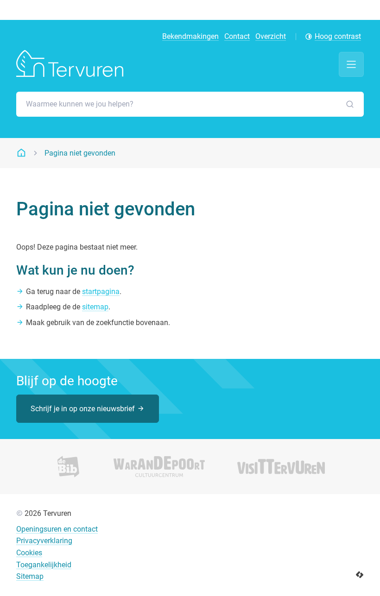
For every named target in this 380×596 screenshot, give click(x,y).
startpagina (101, 291)
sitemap (95, 306)
